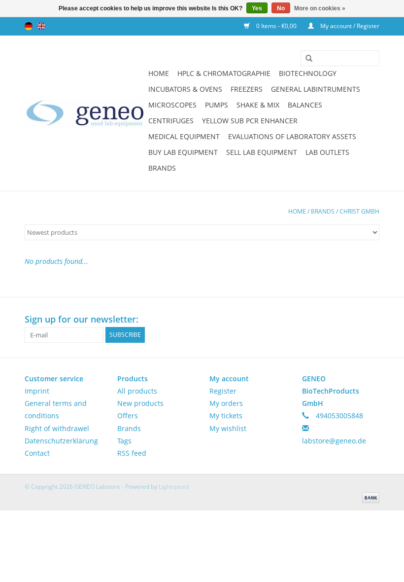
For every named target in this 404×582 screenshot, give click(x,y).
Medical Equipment (184, 136)
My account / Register (349, 26)
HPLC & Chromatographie (223, 73)
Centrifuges (171, 120)
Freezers (247, 89)
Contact (37, 453)
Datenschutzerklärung (61, 440)
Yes (257, 8)
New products (140, 403)
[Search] (305, 58)
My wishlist (227, 428)
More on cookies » (319, 8)
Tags (124, 440)
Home (158, 73)
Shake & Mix (257, 104)
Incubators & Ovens (185, 89)
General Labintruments (315, 89)
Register (222, 391)
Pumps (216, 104)
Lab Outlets (327, 152)
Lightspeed (174, 486)
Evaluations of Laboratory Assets (292, 136)
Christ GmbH (359, 211)
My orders (226, 403)
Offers (127, 415)
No (281, 8)
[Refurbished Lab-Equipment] (85, 113)
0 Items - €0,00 (276, 26)
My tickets (225, 415)
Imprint (37, 391)
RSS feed (131, 453)
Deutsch (29, 26)
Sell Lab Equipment (261, 152)
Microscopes (172, 104)
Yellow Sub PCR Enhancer (250, 120)
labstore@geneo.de (334, 440)
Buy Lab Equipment (183, 152)
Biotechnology (308, 73)
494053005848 (339, 415)
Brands (162, 168)
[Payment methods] (369, 497)
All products (137, 391)
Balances (305, 104)
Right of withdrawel (57, 428)
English (41, 26)
